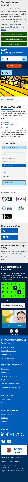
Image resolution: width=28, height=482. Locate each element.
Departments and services (12, 306)
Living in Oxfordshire (8, 102)
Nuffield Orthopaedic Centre (8, 351)
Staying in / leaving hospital (9, 376)
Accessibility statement (17, 457)
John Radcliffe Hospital (7, 347)
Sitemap (9, 461)
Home (2, 99)
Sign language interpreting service (10, 387)
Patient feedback (5, 372)
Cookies (3, 461)
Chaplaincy (6, 122)
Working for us (10, 99)
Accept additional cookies (14, 34)
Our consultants (5, 403)
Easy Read (4, 380)
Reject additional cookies (14, 39)
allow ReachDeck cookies (16, 253)
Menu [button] (5, 72)
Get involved (4, 421)
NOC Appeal (4, 418)
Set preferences (14, 44)
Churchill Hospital (6, 354)
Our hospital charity (6, 414)
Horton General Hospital (7, 358)
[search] (24, 58)
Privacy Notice (5, 457)
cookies (24, 257)
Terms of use (16, 461)
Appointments (5, 369)
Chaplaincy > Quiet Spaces (10, 124)
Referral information (6, 399)
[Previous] (11, 331)
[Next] (17, 331)
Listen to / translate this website (10, 383)
